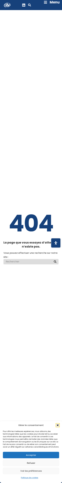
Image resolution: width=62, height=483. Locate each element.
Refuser (31, 462)
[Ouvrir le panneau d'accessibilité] (55, 243)
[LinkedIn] (23, 5)
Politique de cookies (29, 477)
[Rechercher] (55, 262)
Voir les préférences (31, 470)
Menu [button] (55, 2)
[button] (57, 425)
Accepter (31, 455)
